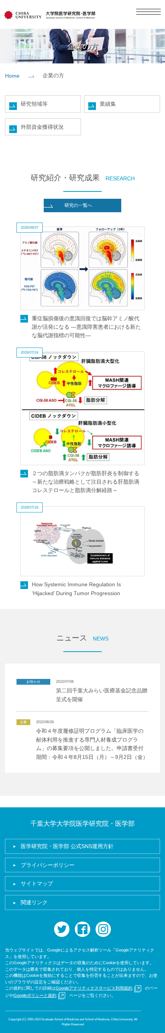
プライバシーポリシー (47, 865)
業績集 (108, 104)
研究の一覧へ (78, 205)
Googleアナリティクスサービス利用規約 (94, 988)
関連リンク (34, 902)
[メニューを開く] (148, 11)
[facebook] (82, 929)
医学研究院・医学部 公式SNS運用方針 (67, 846)
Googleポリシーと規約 (34, 995)
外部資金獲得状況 (42, 127)
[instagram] (103, 929)
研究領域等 (34, 104)
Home (12, 76)
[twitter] (61, 929)
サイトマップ (37, 883)
